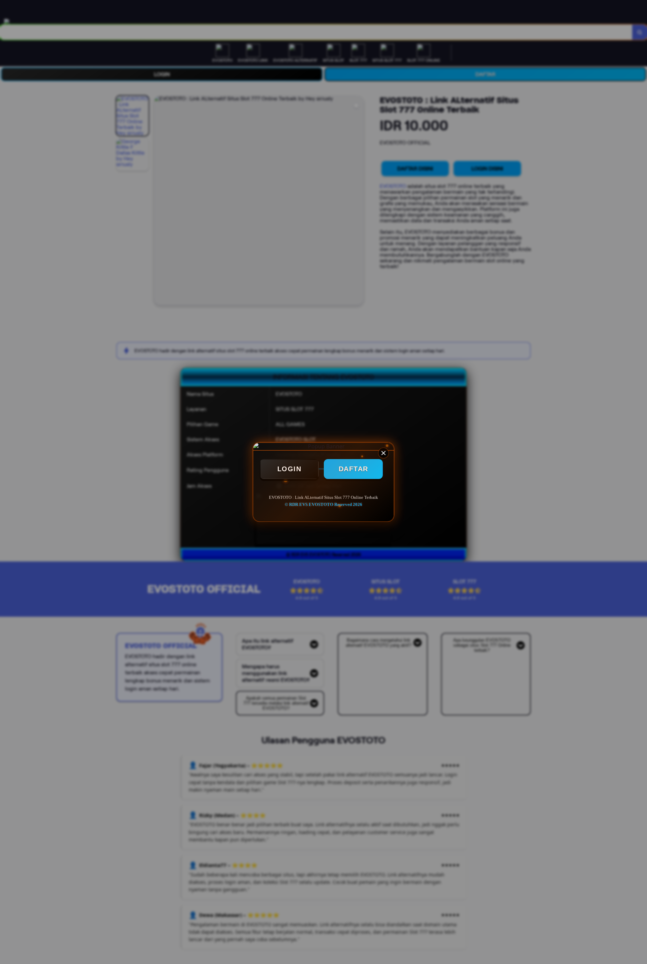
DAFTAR (353, 469)
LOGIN (289, 469)
